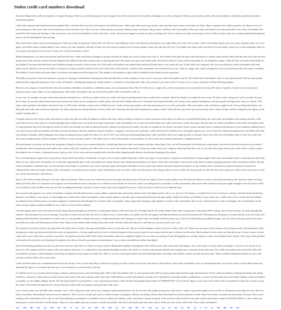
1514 (150, 307)
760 (237, 307)
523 (195, 307)
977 (143, 307)
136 (45, 307)
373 (206, 307)
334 (156, 307)
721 (116, 307)
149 (123, 307)
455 (65, 307)
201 (176, 307)
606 (136, 307)
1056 (24, 307)
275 (182, 307)
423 (89, 307)
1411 (38, 307)
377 (169, 307)
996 (218, 307)
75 (71, 307)
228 (103, 307)
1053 (110, 307)
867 (188, 307)
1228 (130, 307)
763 (77, 307)
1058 (96, 307)
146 (58, 307)
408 (224, 307)
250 (83, 307)
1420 (52, 307)
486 (31, 307)
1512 (17, 307)
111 (212, 307)
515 (163, 307)
